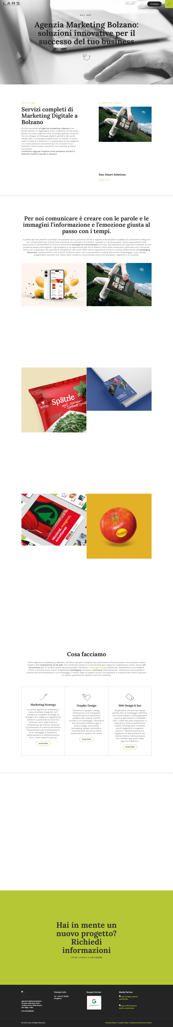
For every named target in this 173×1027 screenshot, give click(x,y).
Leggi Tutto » (105, 180)
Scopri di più (43, 743)
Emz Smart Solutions (112, 174)
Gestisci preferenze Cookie (141, 1023)
